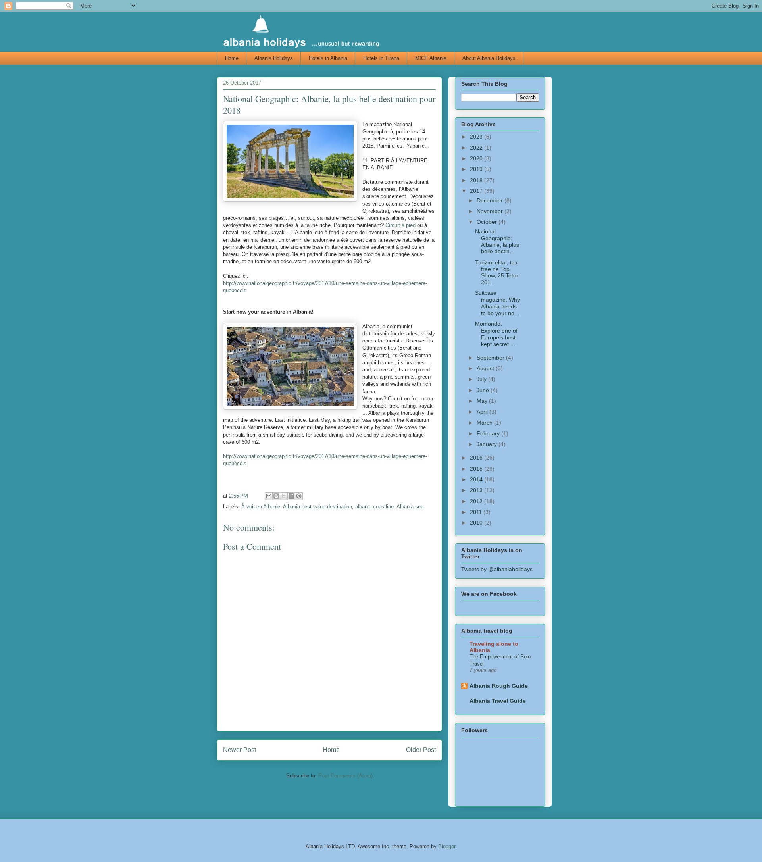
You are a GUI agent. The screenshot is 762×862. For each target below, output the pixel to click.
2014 (477, 479)
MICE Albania (430, 58)
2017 (477, 191)
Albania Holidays (273, 58)
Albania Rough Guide (499, 686)
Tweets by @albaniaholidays (497, 569)
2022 (477, 147)
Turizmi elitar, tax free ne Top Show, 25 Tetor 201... (496, 272)
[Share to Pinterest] (299, 496)
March (485, 422)
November (490, 211)
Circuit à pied (400, 225)
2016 (477, 457)
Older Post (421, 750)
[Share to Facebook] (291, 496)
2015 (477, 469)
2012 (477, 501)
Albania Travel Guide (498, 701)
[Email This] (269, 496)
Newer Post (239, 750)
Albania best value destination (317, 507)
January (487, 444)
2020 (477, 158)
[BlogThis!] (276, 496)
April (483, 411)
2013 (477, 490)
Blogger (446, 846)
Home (232, 58)
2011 (476, 512)
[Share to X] (284, 496)
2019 (477, 169)
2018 (477, 180)
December (490, 200)
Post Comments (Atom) (345, 776)
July (482, 379)
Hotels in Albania (328, 58)
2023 (477, 136)
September (491, 357)
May (483, 401)
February (489, 433)
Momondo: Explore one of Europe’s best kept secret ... (496, 334)
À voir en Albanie (260, 507)
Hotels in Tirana (381, 58)
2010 (477, 523)
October (487, 222)
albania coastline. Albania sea (389, 507)
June (484, 390)
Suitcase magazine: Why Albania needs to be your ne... (497, 303)
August (486, 368)
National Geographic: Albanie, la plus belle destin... (497, 241)
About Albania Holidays (489, 58)
